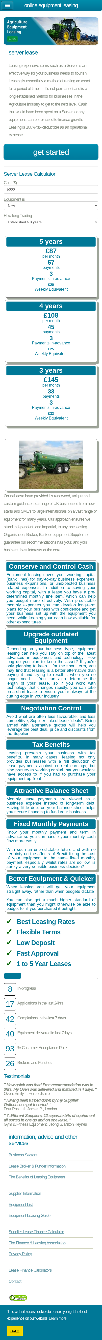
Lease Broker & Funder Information (37, 1166)
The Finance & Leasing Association (37, 1242)
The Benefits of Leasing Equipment (37, 1176)
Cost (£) (10, 183)
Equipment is (14, 199)
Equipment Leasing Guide (29, 1215)
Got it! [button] (14, 1331)
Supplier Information (25, 1193)
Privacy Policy (20, 1253)
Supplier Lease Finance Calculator (36, 1231)
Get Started (50, 152)
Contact (15, 1281)
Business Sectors (23, 1154)
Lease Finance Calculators (30, 1270)
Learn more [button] (57, 1318)
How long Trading (18, 216)
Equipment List (21, 1204)
